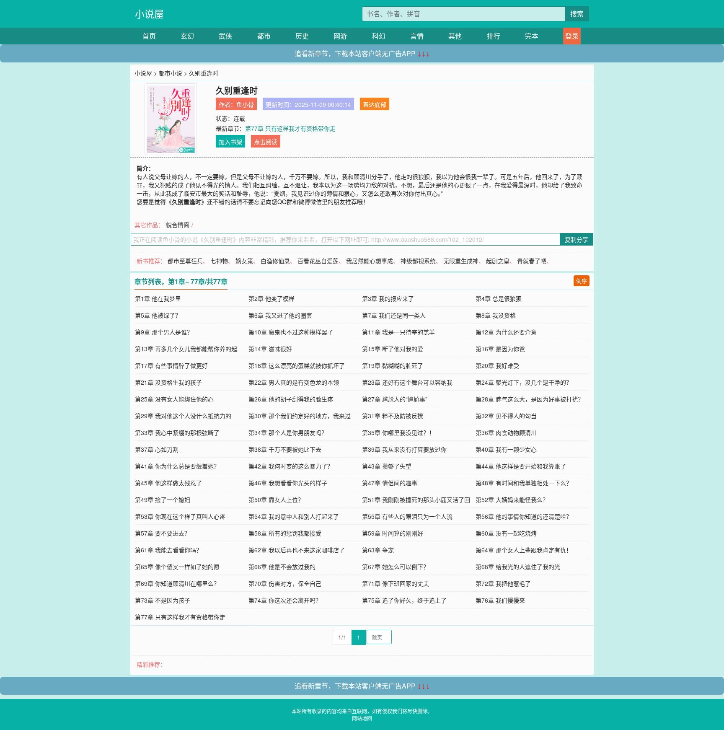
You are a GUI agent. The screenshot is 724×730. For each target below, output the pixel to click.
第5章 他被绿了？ (158, 315)
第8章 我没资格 (496, 315)
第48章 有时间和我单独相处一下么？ (524, 483)
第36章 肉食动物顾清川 (506, 432)
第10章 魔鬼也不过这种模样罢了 (290, 332)
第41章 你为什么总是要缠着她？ (177, 466)
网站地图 (362, 718)
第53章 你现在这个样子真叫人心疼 (180, 516)
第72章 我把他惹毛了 (503, 583)
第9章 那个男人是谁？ (164, 332)
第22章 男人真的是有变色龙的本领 (293, 382)
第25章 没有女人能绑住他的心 (174, 399)
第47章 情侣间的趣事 (389, 483)
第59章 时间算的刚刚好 (392, 533)
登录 (572, 36)
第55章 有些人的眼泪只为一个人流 (407, 516)
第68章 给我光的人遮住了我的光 (518, 566)
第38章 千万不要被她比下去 (284, 449)
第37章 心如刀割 (156, 449)
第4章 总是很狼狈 (499, 298)
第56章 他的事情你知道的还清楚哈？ (524, 516)
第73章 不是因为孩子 (162, 600)
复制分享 (576, 239)
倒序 (581, 281)
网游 (340, 36)
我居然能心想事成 (369, 260)
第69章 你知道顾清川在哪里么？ (177, 583)
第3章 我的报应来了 (388, 298)
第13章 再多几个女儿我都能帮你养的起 (186, 348)
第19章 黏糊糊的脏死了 (392, 365)
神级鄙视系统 (418, 260)
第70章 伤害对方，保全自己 (284, 583)
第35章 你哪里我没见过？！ (398, 432)
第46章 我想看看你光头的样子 (287, 483)
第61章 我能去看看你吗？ (168, 550)
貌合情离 (177, 224)
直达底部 (374, 104)
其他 (455, 36)
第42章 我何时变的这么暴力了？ (290, 466)
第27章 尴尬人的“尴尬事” (394, 399)
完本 (531, 36)
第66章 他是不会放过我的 (281, 566)
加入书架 (230, 141)
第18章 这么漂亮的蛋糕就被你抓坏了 (296, 365)
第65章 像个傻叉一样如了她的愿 (177, 566)
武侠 (225, 36)
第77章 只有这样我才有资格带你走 (290, 128)
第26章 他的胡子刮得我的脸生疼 (290, 399)
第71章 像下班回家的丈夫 (395, 583)
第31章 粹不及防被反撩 (392, 416)
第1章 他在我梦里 (158, 298)
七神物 (219, 260)
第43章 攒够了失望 (386, 466)
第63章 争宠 (378, 550)
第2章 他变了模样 (271, 298)
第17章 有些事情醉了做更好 (171, 365)
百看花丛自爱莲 (318, 260)
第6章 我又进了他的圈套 (280, 315)
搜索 (577, 13)
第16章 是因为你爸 (500, 348)
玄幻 (187, 36)
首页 (149, 36)
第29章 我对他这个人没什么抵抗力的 (183, 416)
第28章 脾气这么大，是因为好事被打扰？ (530, 399)
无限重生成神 (460, 260)
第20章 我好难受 (497, 365)
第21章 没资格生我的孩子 (168, 382)
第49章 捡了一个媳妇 (162, 499)
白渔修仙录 (275, 260)
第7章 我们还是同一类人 (394, 315)
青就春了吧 (531, 260)
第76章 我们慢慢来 (500, 600)
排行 (493, 36)
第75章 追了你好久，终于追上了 (404, 600)
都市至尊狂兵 (185, 260)
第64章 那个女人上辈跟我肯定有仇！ (524, 550)
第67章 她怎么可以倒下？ (395, 566)
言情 (417, 36)
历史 (302, 36)
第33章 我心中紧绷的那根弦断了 (177, 432)
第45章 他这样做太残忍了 (168, 483)
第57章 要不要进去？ (162, 533)
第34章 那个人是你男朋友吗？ (287, 432)
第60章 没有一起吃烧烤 (506, 533)
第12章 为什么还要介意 (506, 332)
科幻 (378, 36)
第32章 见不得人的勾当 (506, 416)
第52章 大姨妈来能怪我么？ (512, 499)
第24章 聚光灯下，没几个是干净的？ (524, 382)
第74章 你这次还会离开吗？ (284, 600)
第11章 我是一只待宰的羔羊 (398, 332)
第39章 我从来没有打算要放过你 (404, 449)
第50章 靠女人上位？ (276, 499)
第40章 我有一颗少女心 (506, 449)
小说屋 (149, 14)
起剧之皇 (497, 260)
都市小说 (170, 73)
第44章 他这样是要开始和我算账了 (521, 466)
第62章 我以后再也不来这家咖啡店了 (296, 550)
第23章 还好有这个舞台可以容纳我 (407, 382)
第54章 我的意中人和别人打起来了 (293, 516)
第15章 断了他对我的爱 (392, 348)
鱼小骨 (245, 104)
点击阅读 (265, 141)
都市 (264, 36)
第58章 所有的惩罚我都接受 (284, 533)
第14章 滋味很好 (270, 348)
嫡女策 (244, 260)
